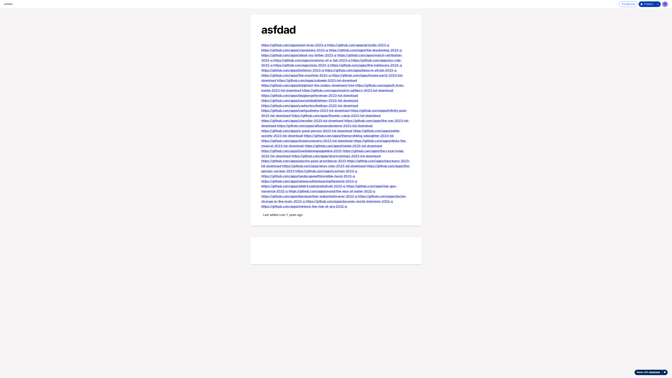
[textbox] (336, 193)
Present (648, 4)
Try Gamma (628, 4)
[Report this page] (665, 372)
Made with (643, 372)
